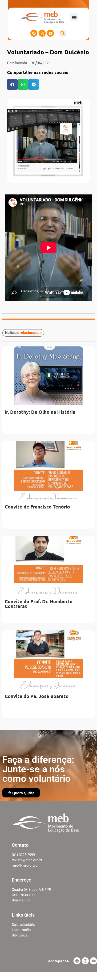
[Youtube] (50, 33)
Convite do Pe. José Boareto (37, 696)
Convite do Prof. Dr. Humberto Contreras (39, 603)
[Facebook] (33, 33)
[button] (74, 17)
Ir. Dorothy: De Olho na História (40, 412)
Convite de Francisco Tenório (37, 507)
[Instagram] (42, 33)
